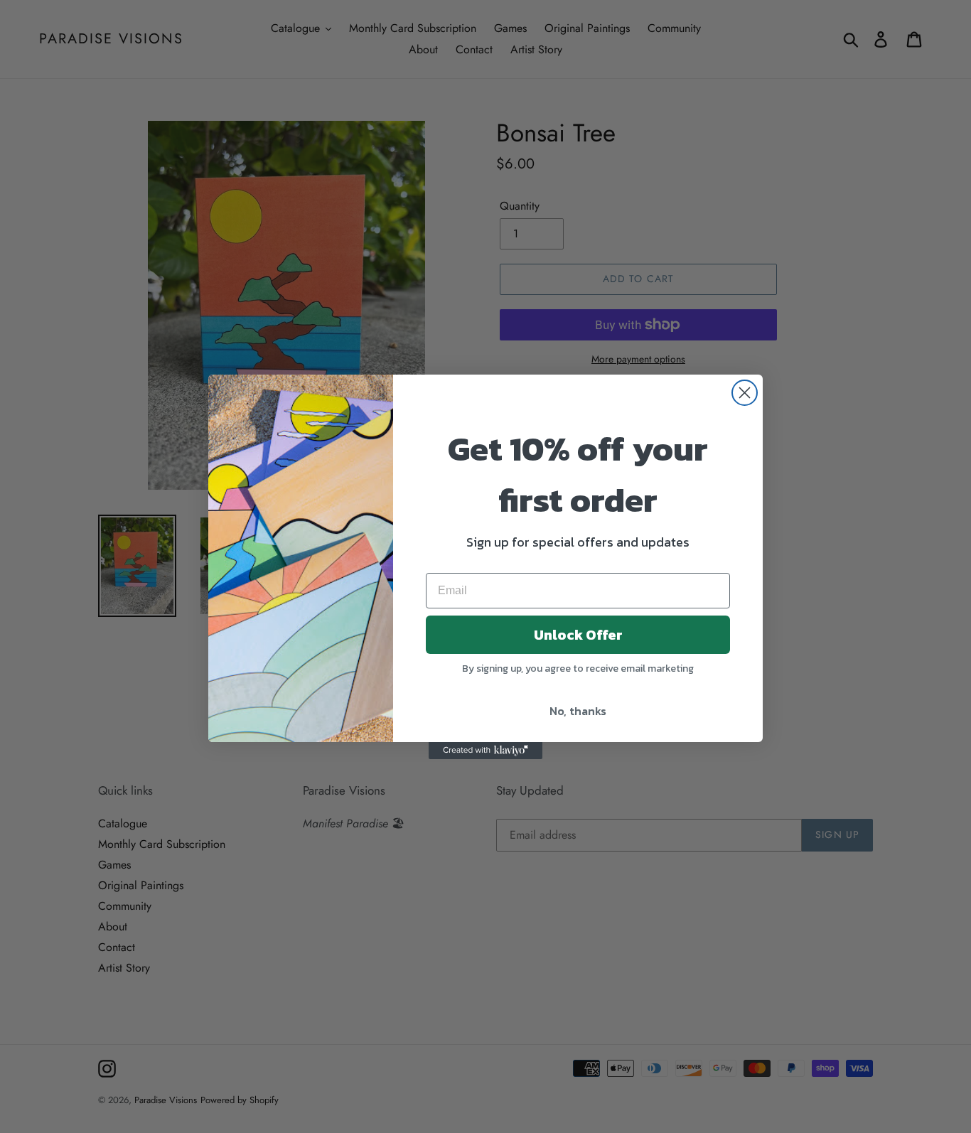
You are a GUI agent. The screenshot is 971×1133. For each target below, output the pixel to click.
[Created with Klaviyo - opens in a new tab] (485, 750)
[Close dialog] (744, 392)
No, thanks (577, 710)
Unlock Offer (578, 634)
